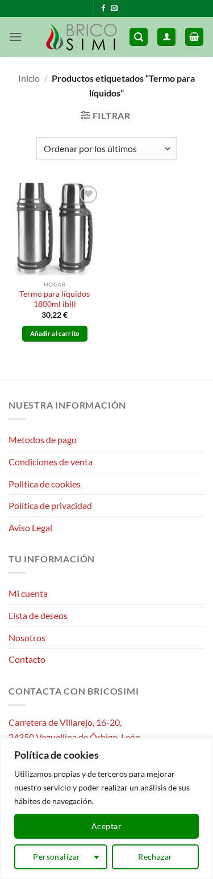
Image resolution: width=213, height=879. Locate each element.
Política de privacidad (50, 505)
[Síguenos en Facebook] (103, 8)
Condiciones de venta (51, 461)
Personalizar (56, 856)
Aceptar (106, 826)
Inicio (29, 78)
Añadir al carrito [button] (55, 333)
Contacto (27, 659)
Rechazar (155, 856)
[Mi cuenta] (166, 37)
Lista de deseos (38, 615)
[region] (106, 808)
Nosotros (27, 637)
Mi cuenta (28, 593)
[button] (15, 37)
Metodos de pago (43, 439)
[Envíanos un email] (114, 8)
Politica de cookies (45, 483)
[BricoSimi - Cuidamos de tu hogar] (82, 37)
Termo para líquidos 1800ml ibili (54, 299)
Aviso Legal (30, 527)
